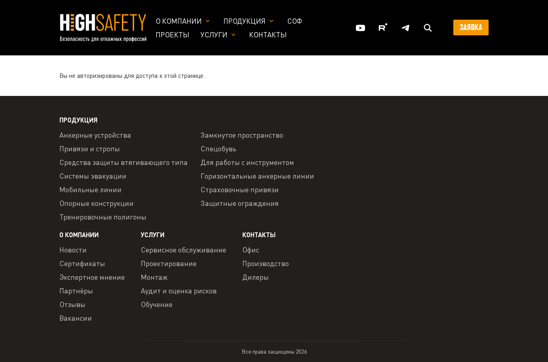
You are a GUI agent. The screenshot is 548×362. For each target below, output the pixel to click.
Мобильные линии (90, 189)
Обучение (157, 304)
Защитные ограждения (240, 203)
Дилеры (255, 277)
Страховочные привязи (240, 189)
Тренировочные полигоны (102, 216)
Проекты (172, 34)
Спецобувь (218, 148)
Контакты (268, 34)
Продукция (244, 20)
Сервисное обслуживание (183, 249)
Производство (265, 263)
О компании (179, 20)
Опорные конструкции (96, 203)
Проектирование (169, 263)
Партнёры (76, 290)
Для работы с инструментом (247, 162)
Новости (73, 249)
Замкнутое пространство (242, 134)
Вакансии (75, 317)
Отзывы (72, 304)
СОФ (294, 20)
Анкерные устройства (95, 134)
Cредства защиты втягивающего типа (123, 162)
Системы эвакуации (92, 175)
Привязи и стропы (89, 148)
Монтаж (154, 277)
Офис (250, 249)
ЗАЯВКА (471, 27)
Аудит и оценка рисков (179, 290)
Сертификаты (82, 263)
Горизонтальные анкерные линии (257, 175)
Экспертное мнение (92, 277)
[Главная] (103, 27)
